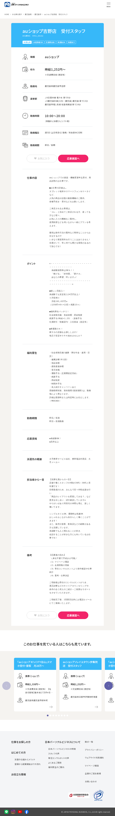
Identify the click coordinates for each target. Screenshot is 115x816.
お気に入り (44, 158)
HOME (6, 14)
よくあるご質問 (54, 762)
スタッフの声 (53, 753)
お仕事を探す (17, 14)
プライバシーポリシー (94, 749)
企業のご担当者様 (93, 773)
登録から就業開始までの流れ (28, 764)
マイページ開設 (92, 765)
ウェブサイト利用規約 (94, 757)
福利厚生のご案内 (56, 767)
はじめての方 (18, 752)
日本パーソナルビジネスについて (63, 742)
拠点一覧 (89, 741)
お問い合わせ (91, 781)
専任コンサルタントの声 (58, 758)
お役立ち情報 (18, 774)
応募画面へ (73, 158)
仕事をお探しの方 (21, 742)
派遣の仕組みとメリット (25, 759)
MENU (109, 6)
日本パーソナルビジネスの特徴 (62, 748)
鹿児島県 (28, 14)
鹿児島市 (37, 14)
